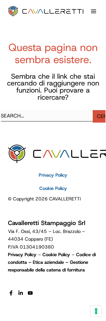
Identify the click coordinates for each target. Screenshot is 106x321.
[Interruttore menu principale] (93, 11)
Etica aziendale (48, 262)
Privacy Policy (53, 175)
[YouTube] (30, 293)
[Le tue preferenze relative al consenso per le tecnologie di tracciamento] (96, 311)
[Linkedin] (21, 293)
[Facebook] (11, 293)
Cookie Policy (53, 188)
